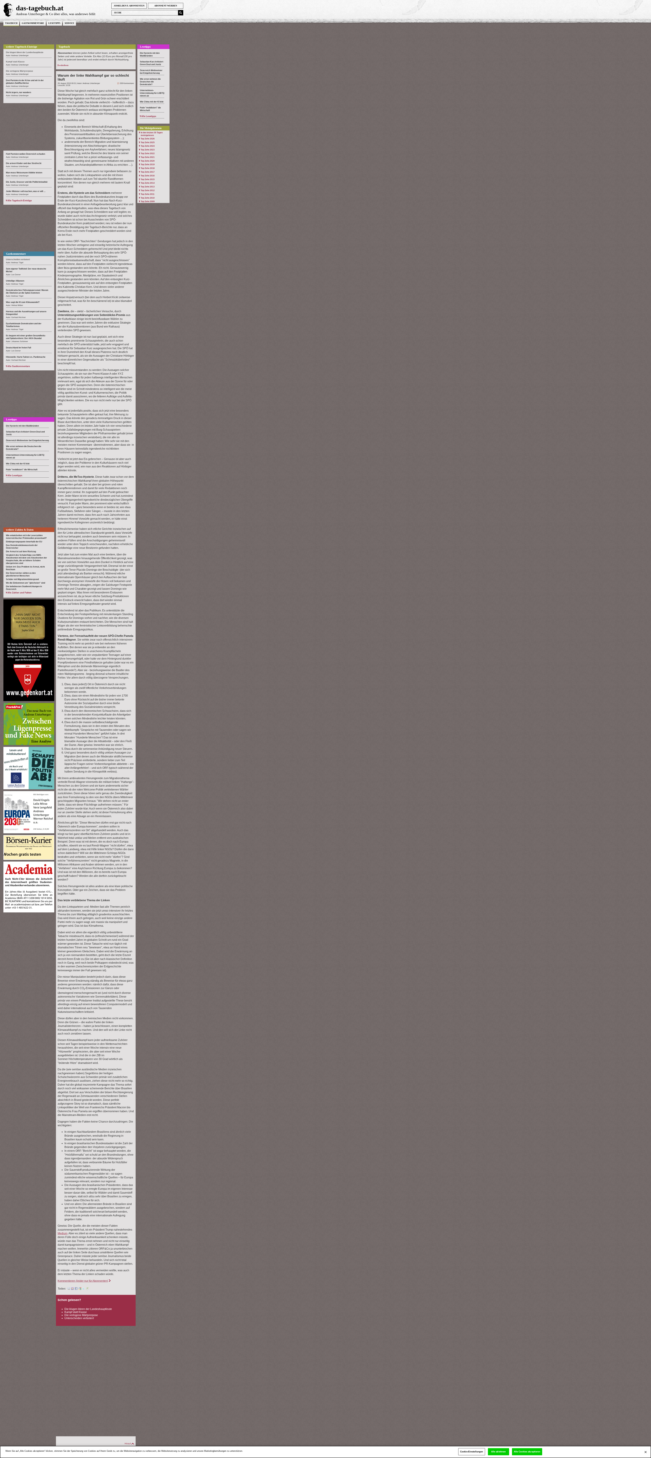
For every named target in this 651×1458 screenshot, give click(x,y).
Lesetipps (54, 23)
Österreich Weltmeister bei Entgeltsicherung (27, 440)
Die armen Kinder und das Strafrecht (23, 163)
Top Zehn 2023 (148, 150)
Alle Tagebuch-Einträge (19, 200)
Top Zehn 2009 (148, 201)
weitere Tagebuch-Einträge (21, 46)
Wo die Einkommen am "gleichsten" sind (25, 583)
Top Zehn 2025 (148, 142)
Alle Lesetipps (14, 475)
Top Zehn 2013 (148, 187)
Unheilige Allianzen (15, 281)
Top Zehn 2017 (148, 172)
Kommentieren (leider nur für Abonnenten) (83, 1280)
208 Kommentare (127, 83)
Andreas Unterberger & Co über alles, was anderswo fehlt (55, 14)
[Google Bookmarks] (79, 1289)
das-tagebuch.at (39, 8)
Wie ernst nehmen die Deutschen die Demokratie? (150, 82)
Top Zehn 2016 (148, 176)
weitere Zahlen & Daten (20, 529)
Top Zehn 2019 (148, 164)
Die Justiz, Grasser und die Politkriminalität (26, 182)
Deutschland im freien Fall (18, 347)
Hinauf (128, 1443)
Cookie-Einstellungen (471, 1451)
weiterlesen (63, 65)
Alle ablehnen (498, 1451)
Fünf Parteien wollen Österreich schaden (25, 154)
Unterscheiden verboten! (79, 1318)
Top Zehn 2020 (148, 161)
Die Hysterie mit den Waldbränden (22, 426)
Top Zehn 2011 (147, 194)
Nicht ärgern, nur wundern (18, 92)
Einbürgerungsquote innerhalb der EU (24, 541)
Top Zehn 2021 (148, 157)
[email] (68, 1289)
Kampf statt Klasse (75, 1312)
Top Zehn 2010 (148, 198)
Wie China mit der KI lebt (17, 463)
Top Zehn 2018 (148, 168)
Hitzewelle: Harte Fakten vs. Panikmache (25, 357)
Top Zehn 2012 (148, 190)
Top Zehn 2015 (148, 179)
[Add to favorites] (72, 1289)
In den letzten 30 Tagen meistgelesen (152, 134)
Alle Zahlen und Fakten (19, 592)
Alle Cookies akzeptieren (527, 1451)
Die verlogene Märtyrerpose (81, 1315)
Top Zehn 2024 (148, 146)
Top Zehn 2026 (148, 139)
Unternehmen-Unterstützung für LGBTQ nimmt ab (152, 93)
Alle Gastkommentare (18, 366)
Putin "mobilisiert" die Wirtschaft (21, 469)
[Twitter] (83, 1289)
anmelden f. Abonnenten (129, 5)
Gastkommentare (33, 23)
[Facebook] (76, 1289)
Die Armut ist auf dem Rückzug (21, 551)
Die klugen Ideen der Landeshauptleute (88, 1309)
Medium (62, 1233)
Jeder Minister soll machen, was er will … (26, 191)
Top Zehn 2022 (148, 153)
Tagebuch (11, 23)
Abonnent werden (165, 5)
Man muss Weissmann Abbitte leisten (24, 172)
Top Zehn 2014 (148, 183)
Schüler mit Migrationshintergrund (22, 579)
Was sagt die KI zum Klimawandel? (23, 302)
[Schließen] (645, 1452)
